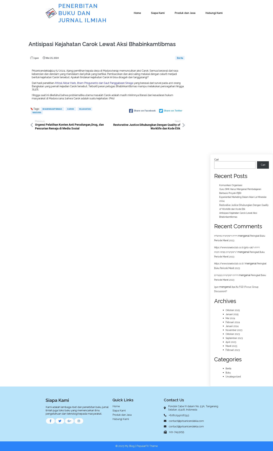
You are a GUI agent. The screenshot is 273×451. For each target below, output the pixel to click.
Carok (70, 109)
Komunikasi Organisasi (230, 185)
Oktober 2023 (233, 334)
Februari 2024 (233, 322)
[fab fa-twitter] (59, 421)
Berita (180, 58)
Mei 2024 (230, 318)
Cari (216, 159)
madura (37, 112)
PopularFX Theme (147, 446)
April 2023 (231, 342)
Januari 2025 (232, 314)
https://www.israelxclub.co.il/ (229, 263)
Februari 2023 (233, 350)
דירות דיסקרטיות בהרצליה (225, 236)
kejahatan (85, 109)
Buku (228, 372)
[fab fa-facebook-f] (50, 421)
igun (216, 287)
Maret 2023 (231, 346)
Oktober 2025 (233, 310)
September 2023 (234, 338)
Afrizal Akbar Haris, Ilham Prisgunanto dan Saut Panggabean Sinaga (94, 82)
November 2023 (234, 330)
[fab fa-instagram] (78, 421)
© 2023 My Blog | (125, 446)
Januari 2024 (232, 326)
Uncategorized (233, 376)
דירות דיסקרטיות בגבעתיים (226, 275)
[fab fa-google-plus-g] (69, 421)
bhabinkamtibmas (52, 109)
